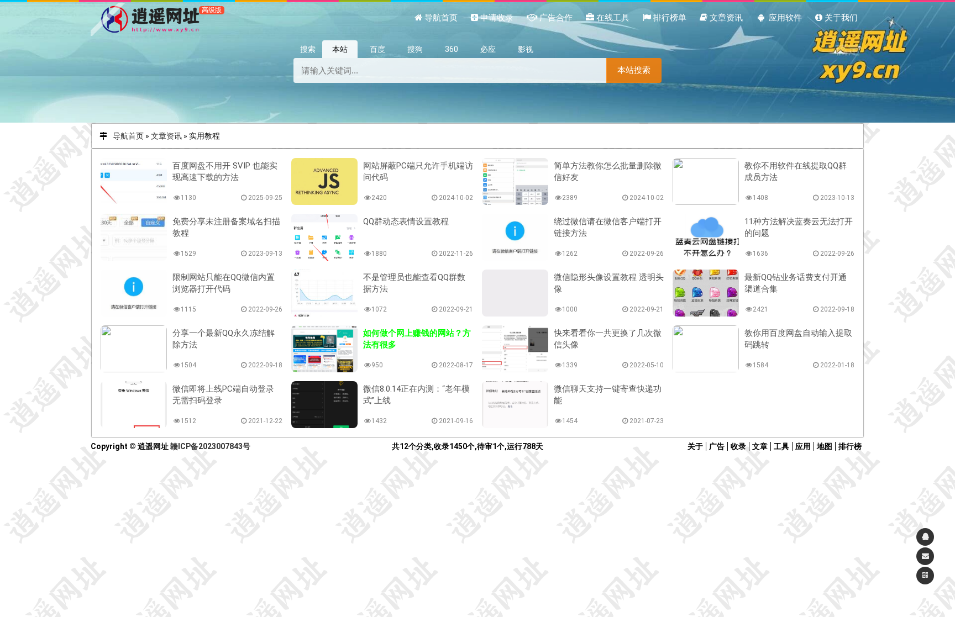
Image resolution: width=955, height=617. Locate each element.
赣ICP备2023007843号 (210, 446)
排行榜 (850, 446)
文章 (760, 446)
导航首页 (128, 135)
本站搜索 (633, 70)
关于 (695, 446)
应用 (803, 446)
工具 (781, 446)
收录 (738, 446)
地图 (824, 446)
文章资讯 (166, 135)
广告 (717, 446)
